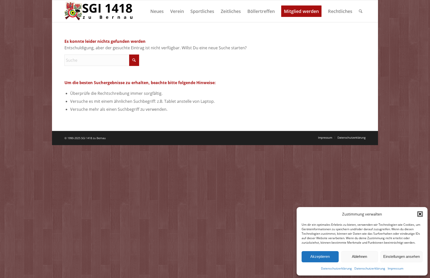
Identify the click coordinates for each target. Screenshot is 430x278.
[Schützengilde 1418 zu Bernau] (99, 11)
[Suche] (361, 11)
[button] (420, 214)
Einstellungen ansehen (401, 256)
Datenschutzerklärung (336, 268)
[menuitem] (157, 11)
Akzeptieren (320, 256)
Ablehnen (359, 256)
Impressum (395, 268)
